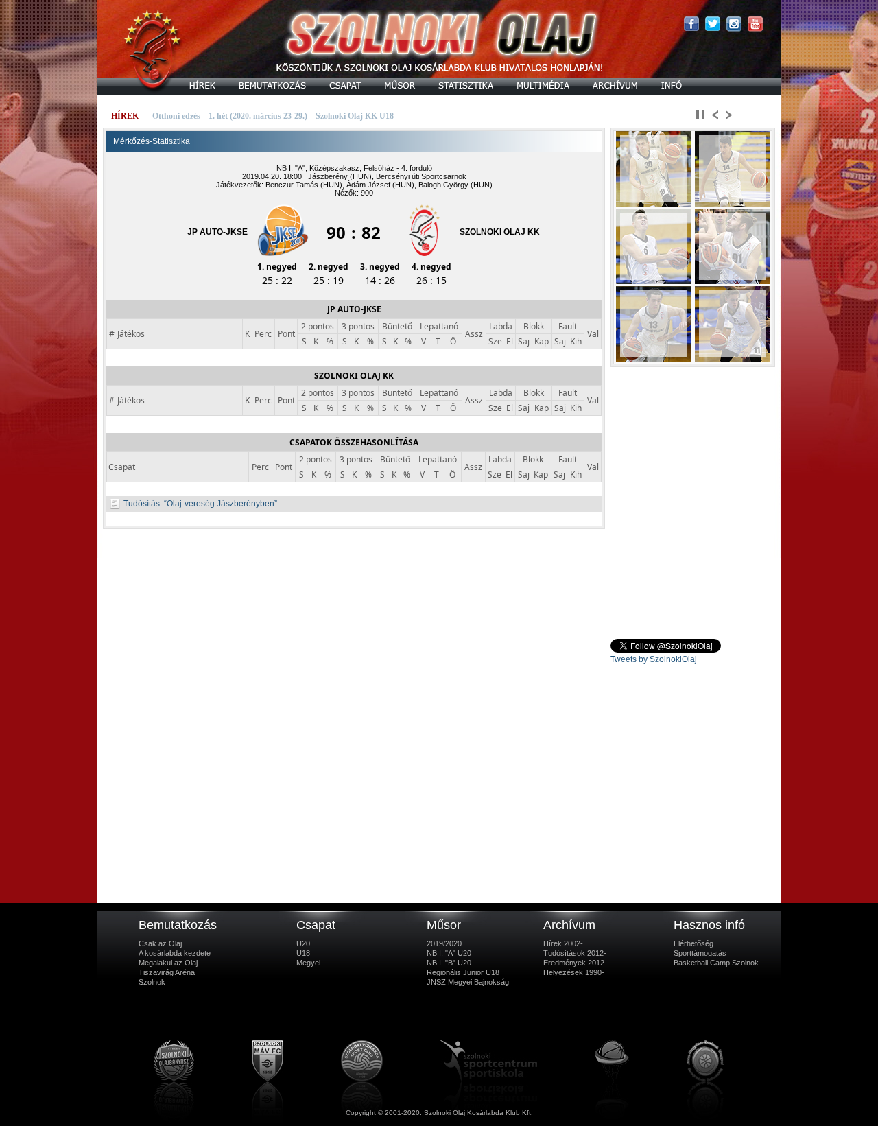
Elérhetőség (693, 943)
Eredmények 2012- (575, 963)
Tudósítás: (142, 503)
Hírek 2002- (563, 943)
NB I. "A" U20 (449, 953)
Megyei (308, 963)
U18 (303, 953)
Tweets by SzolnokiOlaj (653, 659)
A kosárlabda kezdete (175, 953)
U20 (303, 943)
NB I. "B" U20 (449, 963)
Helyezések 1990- (573, 972)
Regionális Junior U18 (463, 972)
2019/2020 (444, 943)
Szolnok (152, 982)
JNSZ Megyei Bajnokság (468, 982)
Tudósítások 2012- (574, 953)
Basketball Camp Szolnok (716, 963)
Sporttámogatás (700, 953)
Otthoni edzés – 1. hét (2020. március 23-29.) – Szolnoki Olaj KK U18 (273, 116)
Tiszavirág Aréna (167, 972)
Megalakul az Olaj (168, 963)
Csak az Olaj (160, 943)
